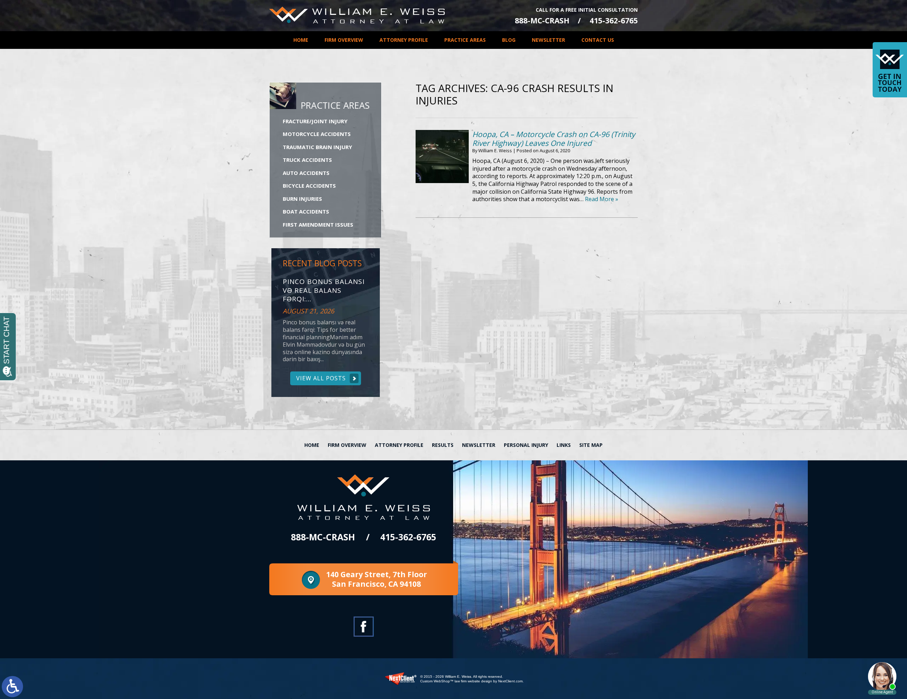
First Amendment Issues (318, 224)
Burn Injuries (302, 198)
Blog (509, 39)
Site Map (591, 445)
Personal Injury (526, 445)
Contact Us (597, 39)
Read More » (601, 199)
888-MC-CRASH (542, 20)
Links (564, 445)
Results (443, 445)
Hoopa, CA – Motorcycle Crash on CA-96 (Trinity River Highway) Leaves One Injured (553, 138)
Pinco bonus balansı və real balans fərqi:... (324, 290)
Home (300, 39)
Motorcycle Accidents (317, 133)
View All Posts (321, 378)
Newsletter (548, 39)
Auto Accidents (306, 172)
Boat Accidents (306, 211)
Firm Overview (344, 39)
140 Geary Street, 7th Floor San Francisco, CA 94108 (376, 579)
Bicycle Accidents (309, 185)
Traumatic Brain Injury (317, 146)
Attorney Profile (403, 39)
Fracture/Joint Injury (315, 121)
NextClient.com (510, 681)
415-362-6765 (614, 20)
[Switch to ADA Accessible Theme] (12, 686)
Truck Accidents (307, 159)
